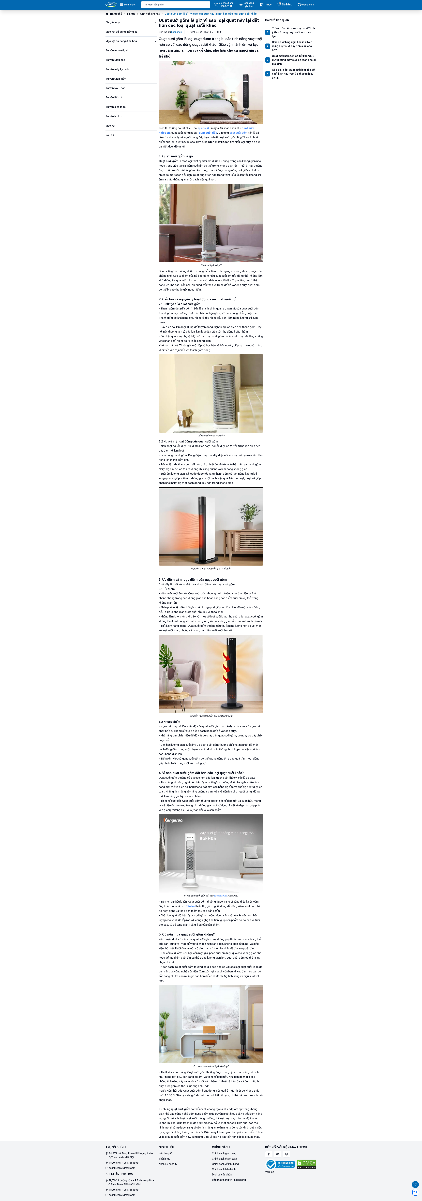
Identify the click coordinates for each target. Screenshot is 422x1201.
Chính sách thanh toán (224, 1158)
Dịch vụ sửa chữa (222, 1174)
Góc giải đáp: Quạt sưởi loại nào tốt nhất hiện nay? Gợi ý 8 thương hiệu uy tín (293, 73)
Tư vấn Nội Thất (115, 88)
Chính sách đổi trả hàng (225, 1164)
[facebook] (268, 1154)
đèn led (191, 906)
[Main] (111, 4)
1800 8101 (115, 1162)
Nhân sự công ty (168, 1164)
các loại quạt (220, 895)
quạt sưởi (204, 128)
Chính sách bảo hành (224, 1169)
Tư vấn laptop (114, 116)
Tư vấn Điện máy (116, 78)
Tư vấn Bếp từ (114, 97)
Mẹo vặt (110, 125)
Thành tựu (164, 1158)
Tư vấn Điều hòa (115, 59)
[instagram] (286, 1154)
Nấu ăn (110, 135)
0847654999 (131, 1162)
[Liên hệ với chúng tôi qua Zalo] (415, 1192)
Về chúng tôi (166, 1153)
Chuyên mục (113, 22)
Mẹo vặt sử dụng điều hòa (121, 41)
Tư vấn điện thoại (116, 106)
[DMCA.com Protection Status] (306, 1164)
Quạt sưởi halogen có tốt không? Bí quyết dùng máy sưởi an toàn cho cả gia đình (294, 59)
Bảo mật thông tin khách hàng (229, 1179)
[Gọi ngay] (415, 1184)
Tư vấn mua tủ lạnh (117, 50)
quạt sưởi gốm (238, 132)
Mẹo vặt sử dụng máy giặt (121, 31)
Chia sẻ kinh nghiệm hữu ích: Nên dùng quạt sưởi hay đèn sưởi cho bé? (292, 46)
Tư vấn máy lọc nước (118, 69)
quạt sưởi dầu (208, 132)
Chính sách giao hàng (224, 1153)
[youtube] (277, 1154)
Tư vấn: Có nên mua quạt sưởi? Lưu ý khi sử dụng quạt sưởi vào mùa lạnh (293, 32)
